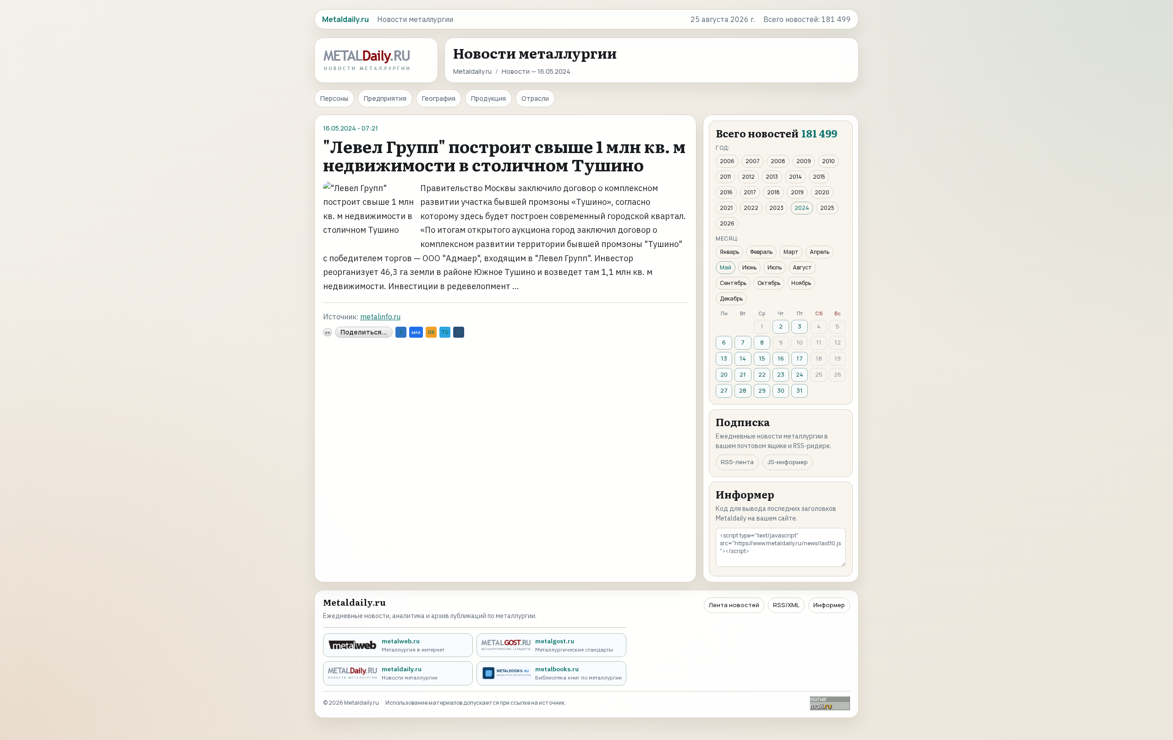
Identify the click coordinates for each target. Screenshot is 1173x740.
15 (762, 358)
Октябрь (768, 283)
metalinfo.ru (380, 316)
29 (762, 390)
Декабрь (731, 298)
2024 (802, 208)
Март (791, 252)
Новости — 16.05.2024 (536, 71)
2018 (773, 192)
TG (445, 332)
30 (780, 390)
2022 (751, 208)
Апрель (819, 252)
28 (742, 390)
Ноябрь (801, 283)
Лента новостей (734, 605)
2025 (827, 208)
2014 (795, 177)
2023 (776, 208)
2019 (797, 192)
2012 (748, 177)
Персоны (334, 98)
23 (780, 374)
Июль (774, 267)
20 (724, 374)
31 (799, 390)
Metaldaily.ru (472, 71)
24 (799, 374)
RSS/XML (786, 605)
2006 (727, 161)
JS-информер (787, 462)
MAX (416, 332)
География (438, 98)
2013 (772, 177)
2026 (727, 223)
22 (762, 374)
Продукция (488, 98)
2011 (725, 177)
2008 (778, 161)
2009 (803, 161)
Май (725, 267)
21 (743, 374)
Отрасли (535, 98)
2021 (726, 208)
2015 (819, 177)
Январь (729, 252)
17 (799, 358)
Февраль (761, 252)
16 (781, 358)
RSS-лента (737, 462)
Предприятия (385, 98)
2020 (822, 192)
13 (724, 358)
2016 (726, 192)
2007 (752, 161)
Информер (829, 605)
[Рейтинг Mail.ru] (830, 703)
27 (724, 390)
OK (431, 332)
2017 (750, 192)
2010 (828, 161)
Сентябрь (733, 283)
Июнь (749, 267)
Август (802, 267)
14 (743, 358)
